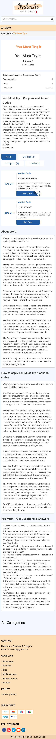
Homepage (6, 33)
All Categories (9, 674)
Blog (5, 670)
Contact (6, 683)
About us (7, 666)
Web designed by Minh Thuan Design (28, 736)
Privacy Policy (10, 694)
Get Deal (28, 222)
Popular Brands (10, 678)
